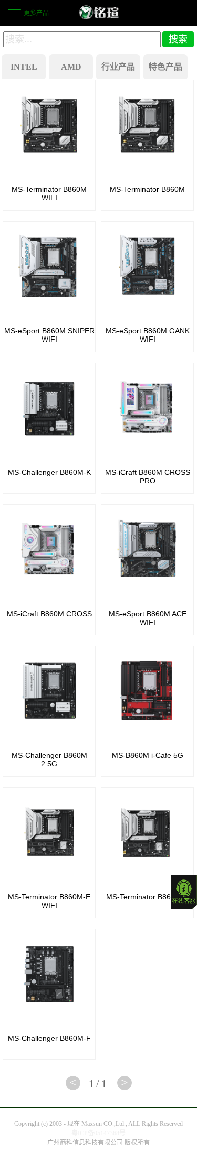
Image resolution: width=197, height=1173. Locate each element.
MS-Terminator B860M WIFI (49, 193)
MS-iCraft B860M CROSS (49, 614)
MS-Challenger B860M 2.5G (49, 759)
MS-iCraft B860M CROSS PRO (147, 476)
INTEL (24, 66)
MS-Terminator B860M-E (147, 897)
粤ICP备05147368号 (98, 1133)
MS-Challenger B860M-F (49, 1038)
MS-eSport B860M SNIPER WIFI (49, 335)
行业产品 (118, 66)
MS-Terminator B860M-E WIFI (49, 901)
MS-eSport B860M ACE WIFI (147, 618)
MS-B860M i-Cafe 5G (147, 755)
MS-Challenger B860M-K (49, 472)
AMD (71, 66)
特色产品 (165, 66)
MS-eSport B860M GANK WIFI (148, 335)
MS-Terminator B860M (147, 189)
